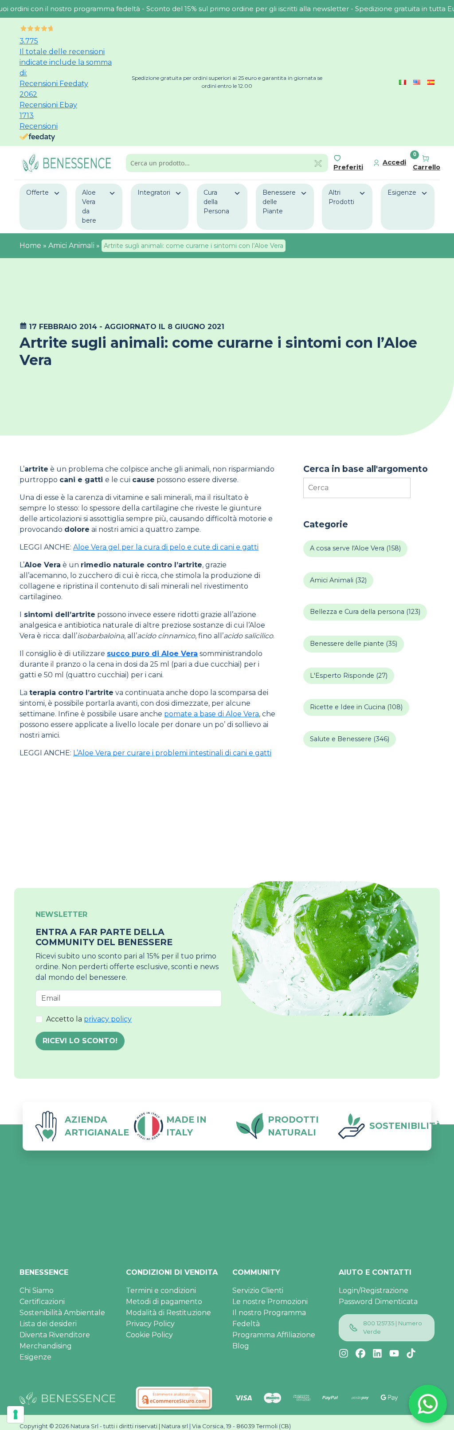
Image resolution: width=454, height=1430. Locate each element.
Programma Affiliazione (273, 1335)
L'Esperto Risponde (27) (348, 676)
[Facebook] (360, 1353)
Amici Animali (71, 245)
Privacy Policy (150, 1324)
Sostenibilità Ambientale (62, 1312)
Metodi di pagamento (164, 1301)
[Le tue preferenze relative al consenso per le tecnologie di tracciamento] (15, 1414)
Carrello (426, 167)
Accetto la (89, 1019)
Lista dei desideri (48, 1324)
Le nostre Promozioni (270, 1301)
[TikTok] (411, 1353)
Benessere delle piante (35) (353, 644)
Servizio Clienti (257, 1290)
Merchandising (46, 1346)
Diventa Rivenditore (55, 1335)
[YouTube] (394, 1353)
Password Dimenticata (378, 1301)
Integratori (153, 192)
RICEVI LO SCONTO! (80, 1041)
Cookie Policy (149, 1335)
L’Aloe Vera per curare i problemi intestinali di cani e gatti (172, 753)
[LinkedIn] (377, 1353)
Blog (240, 1346)
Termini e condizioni (161, 1290)
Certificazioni (42, 1301)
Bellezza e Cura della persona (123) (365, 612)
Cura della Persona (216, 202)
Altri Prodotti (341, 197)
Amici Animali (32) (338, 580)
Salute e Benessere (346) (349, 739)
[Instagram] (343, 1353)
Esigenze (401, 192)
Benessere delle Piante (279, 202)
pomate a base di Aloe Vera (211, 714)
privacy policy (108, 1019)
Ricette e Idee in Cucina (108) (356, 707)
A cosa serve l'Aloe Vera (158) (355, 548)
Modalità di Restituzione (168, 1312)
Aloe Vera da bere (89, 206)
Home (30, 245)
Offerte (37, 192)
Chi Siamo (37, 1290)
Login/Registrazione (373, 1290)
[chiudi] (318, 163)
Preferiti (348, 167)
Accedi (394, 162)
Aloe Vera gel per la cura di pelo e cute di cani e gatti (165, 547)
